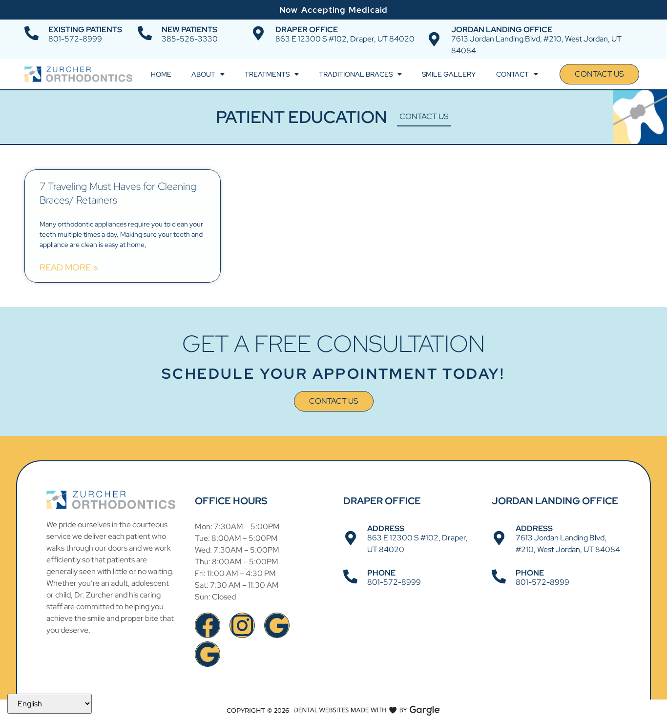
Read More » (69, 267)
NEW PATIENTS (189, 29)
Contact (512, 74)
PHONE (381, 573)
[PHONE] (350, 577)
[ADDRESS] (350, 538)
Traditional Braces (356, 74)
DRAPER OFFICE (306, 29)
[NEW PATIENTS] (145, 33)
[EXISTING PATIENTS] (31, 33)
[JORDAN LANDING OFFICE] (434, 39)
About (203, 74)
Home (161, 74)
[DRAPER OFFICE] (258, 33)
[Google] (277, 625)
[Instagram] (242, 625)
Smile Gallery (449, 74)
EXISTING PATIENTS (85, 29)
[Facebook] (207, 625)
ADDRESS (385, 528)
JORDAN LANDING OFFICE (501, 29)
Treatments (267, 74)
